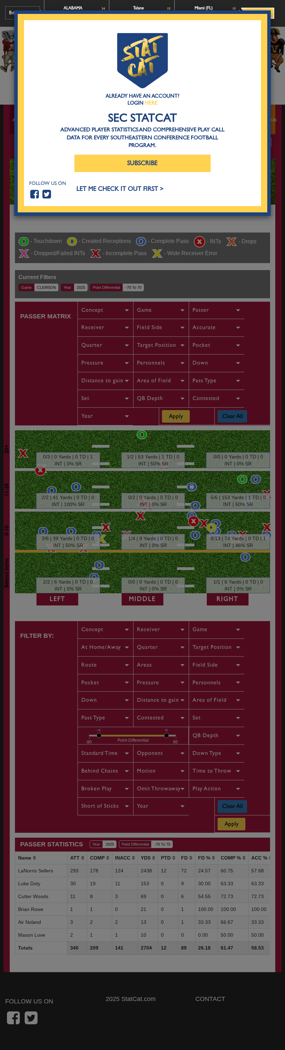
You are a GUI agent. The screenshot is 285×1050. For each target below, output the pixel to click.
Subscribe (142, 163)
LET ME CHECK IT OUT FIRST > (120, 189)
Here (151, 103)
